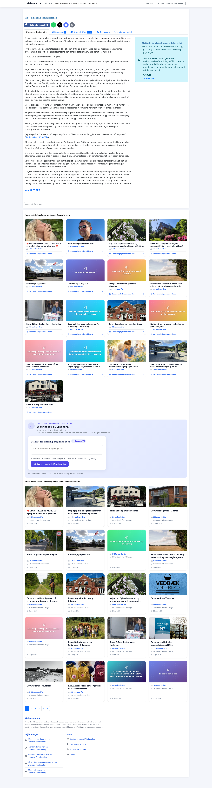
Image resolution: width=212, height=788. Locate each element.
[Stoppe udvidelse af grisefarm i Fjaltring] (126, 278)
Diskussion (104, 32)
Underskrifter (82, 32)
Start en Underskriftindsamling (170, 3)
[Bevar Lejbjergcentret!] (44, 276)
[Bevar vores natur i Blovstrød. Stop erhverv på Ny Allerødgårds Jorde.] (168, 278)
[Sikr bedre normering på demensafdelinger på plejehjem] (126, 358)
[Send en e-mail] (66, 24)
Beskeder (59, 32)
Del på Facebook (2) (39, 25)
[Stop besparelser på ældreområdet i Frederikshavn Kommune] (44, 358)
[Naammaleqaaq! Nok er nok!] (85, 236)
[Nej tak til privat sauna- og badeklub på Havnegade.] (168, 318)
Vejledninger (31, 734)
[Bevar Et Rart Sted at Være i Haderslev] (44, 317)
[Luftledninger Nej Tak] (85, 276)
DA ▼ (50, 3)
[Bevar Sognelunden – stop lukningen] (126, 317)
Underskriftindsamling (36, 32)
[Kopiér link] (72, 24)
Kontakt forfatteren (35, 204)
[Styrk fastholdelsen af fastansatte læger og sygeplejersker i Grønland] (85, 358)
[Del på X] (59, 24)
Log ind (149, 3)
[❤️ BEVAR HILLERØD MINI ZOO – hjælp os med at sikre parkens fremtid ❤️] (44, 238)
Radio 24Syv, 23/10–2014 (37, 137)
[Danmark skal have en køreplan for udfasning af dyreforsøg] (85, 318)
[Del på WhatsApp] (53, 24)
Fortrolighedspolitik (123, 32)
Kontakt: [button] (92, 3)
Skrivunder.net (34, 3)
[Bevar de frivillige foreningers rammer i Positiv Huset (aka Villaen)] (168, 238)
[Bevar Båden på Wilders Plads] (44, 397)
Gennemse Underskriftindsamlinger (70, 3)
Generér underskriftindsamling (51, 464)
